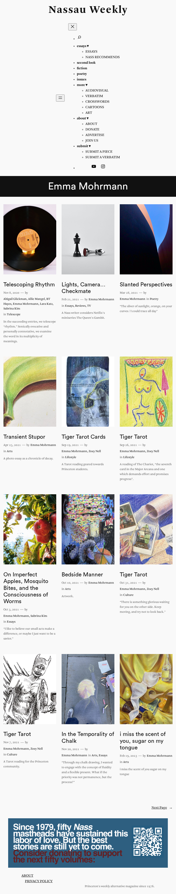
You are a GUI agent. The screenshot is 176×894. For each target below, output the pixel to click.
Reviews (80, 306)
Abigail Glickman (15, 299)
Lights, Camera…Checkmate (83, 288)
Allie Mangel (36, 299)
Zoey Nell (95, 451)
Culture (128, 595)
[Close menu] (72, 26)
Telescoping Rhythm (29, 284)
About (27, 876)
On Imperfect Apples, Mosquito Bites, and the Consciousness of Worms (25, 588)
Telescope (13, 314)
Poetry (154, 299)
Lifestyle (70, 457)
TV (89, 306)
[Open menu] (60, 98)
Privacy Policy (39, 881)
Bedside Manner (82, 574)
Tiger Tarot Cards (84, 437)
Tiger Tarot (133, 437)
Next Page (162, 808)
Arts (9, 451)
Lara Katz (46, 304)
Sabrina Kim (11, 308)
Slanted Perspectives (146, 284)
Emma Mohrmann (25, 304)
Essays (69, 306)
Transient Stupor (24, 437)
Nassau (67, 10)
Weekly (108, 10)
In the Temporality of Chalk (88, 737)
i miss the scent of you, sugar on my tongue (143, 740)
